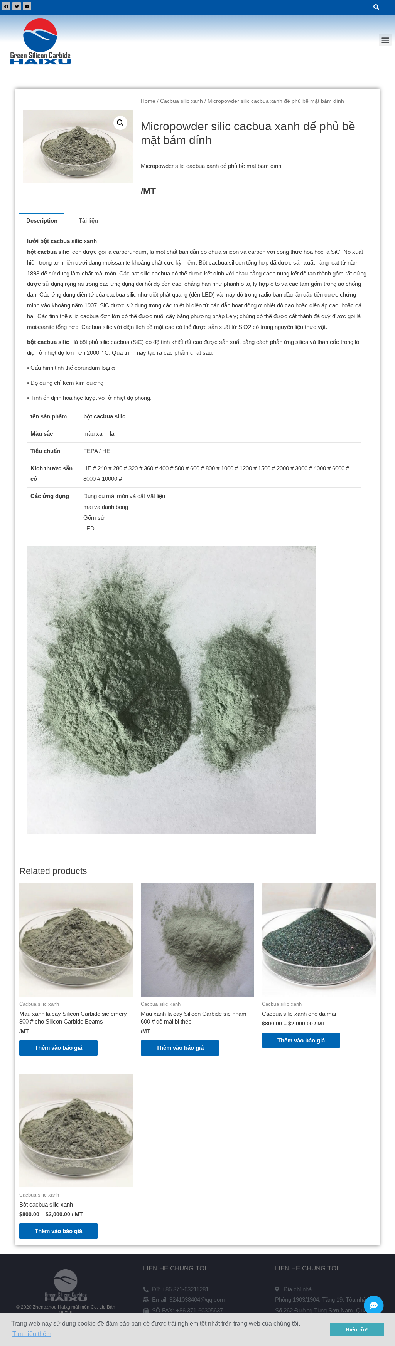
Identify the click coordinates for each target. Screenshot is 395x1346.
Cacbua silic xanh (181, 101)
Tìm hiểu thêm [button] (31, 1334)
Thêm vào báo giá (58, 1047)
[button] (385, 40)
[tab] (41, 220)
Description (41, 220)
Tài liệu (88, 220)
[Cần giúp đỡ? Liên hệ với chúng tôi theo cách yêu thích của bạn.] (373, 1305)
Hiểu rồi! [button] (357, 1329)
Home (148, 101)
